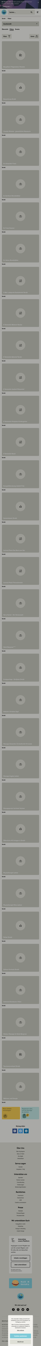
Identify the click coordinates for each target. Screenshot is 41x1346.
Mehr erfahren (20, 1330)
